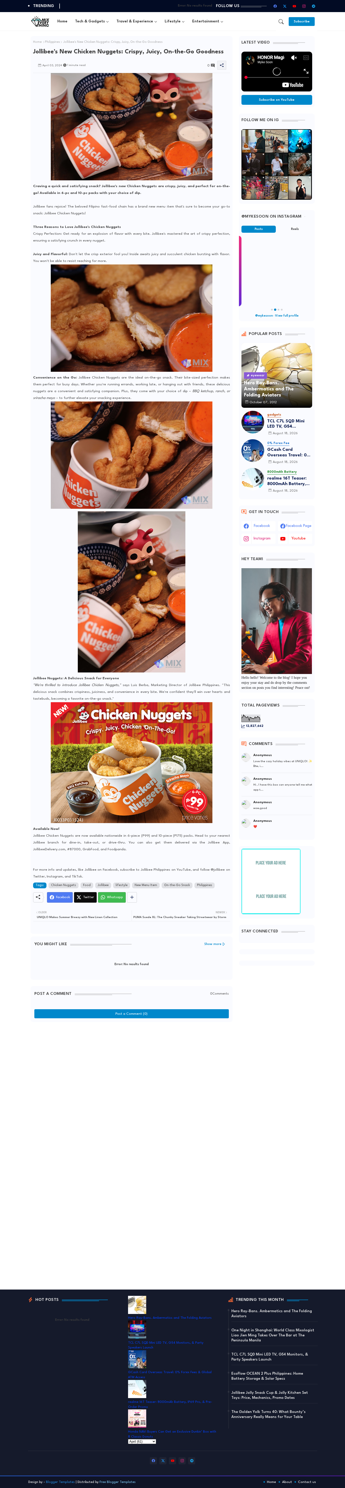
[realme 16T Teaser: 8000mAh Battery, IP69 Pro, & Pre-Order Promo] (252, 479)
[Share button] (132, 897)
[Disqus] (132, 1088)
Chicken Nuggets (63, 885)
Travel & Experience (134, 21)
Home (62, 21)
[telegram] (313, 6)
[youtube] (294, 6)
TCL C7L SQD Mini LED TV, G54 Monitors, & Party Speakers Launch (286, 424)
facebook (262, 526)
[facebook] (275, 6)
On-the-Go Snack (177, 885)
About (287, 1482)
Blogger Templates (60, 1482)
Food (87, 885)
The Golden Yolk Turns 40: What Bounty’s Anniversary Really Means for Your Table (268, 1414)
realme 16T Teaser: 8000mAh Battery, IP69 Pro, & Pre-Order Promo (287, 481)
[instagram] (304, 6)
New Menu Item (146, 885)
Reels (295, 229)
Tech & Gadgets (90, 21)
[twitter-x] (284, 6)
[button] (281, 22)
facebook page (298, 526)
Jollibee (103, 885)
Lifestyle (173, 21)
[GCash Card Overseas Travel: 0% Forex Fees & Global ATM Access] (252, 450)
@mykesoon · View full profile (277, 315)
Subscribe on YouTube (276, 100)
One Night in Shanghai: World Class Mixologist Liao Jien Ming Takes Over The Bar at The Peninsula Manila (272, 1335)
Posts (259, 229)
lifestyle (122, 885)
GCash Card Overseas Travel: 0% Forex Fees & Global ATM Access (288, 453)
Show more (212, 944)
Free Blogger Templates (118, 1482)
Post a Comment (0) (131, 1014)
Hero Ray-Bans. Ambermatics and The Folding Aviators (170, 1318)
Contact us (307, 1482)
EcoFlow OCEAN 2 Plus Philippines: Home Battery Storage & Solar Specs (267, 1376)
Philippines (52, 42)
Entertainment (205, 21)
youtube (298, 538)
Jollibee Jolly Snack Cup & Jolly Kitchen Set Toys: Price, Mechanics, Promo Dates (269, 1395)
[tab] (62, 21)
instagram (262, 538)
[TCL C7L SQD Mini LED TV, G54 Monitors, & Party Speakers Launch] (252, 422)
